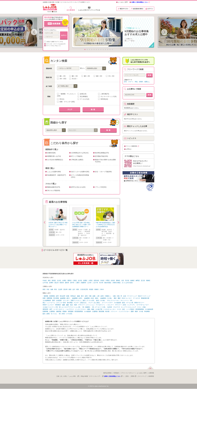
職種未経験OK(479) (53, 187)
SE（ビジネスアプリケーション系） (70, 307)
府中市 (72, 282)
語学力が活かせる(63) (78, 187)
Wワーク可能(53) (76, 156)
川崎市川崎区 (116, 282)
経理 (57, 296)
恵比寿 (65, 289)
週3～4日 (86, 76)
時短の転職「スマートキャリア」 (91, 376)
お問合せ (128, 149)
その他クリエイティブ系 (50, 307)
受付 (82, 296)
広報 (118, 296)
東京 (55, 289)
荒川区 (127, 280)
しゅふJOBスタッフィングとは (89, 8)
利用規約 (116, 373)
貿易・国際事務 (47, 298)
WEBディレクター (48, 305)
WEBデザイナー (139, 302)
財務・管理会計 (71, 296)
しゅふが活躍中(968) (54, 172)
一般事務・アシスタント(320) (66, 95)
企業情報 (151, 373)
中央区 (45, 280)
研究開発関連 (140, 309)
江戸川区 (45, 282)
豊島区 (118, 280)
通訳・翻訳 (117, 298)
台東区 (64, 280)
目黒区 (85, 280)
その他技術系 (149, 309)
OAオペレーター (127, 298)
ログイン (149, 9)
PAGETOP (150, 367)
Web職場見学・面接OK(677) (56, 175)
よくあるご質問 (123, 2)
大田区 (90, 280)
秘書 (78, 296)
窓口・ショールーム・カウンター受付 (54, 302)
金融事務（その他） (106, 298)
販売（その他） (101, 300)
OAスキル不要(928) (53, 190)
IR (121, 296)
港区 (49, 280)
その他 (141, 311)
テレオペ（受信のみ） (80, 302)
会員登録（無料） (137, 9)
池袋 (51, 289)
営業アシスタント (76, 300)
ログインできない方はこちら (53, 45)
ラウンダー (66, 300)
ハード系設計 (130, 309)
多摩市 (51, 282)
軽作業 (107, 311)
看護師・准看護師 (67, 311)
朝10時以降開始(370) (102, 153)
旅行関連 (70, 302)
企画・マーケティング (130, 296)
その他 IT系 (98, 309)
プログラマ (116, 307)
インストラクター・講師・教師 (84, 309)
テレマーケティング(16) (108, 96)
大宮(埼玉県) (84, 289)
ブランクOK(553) (100, 187)
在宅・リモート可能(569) (103, 172)
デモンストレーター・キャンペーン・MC (119, 300)
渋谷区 (102, 280)
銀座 (70, 289)
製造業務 (101, 311)
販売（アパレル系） (89, 300)
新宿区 (54, 280)
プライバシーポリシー (128, 373)
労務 (90, 296)
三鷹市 (77, 282)
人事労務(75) (104, 94)
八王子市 (95, 282)
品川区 (80, 280)
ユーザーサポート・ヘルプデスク (63, 309)
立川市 (89, 282)
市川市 (101, 282)
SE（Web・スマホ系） (66, 314)
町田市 (62, 282)
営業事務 (52, 296)
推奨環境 (151, 376)
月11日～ (74, 79)
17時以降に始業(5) (77, 160)
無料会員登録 (107, 373)
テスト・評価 (141, 307)
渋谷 (48, 289)
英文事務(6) (84, 96)
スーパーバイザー (107, 302)
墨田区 (69, 280)
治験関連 (58, 311)
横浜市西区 (107, 282)
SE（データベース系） (99, 307)
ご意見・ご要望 (129, 376)
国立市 (56, 282)
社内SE (109, 307)
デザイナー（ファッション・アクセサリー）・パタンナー (96, 305)
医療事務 (45, 311)
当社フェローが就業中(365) (80, 172)
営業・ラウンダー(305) (67, 102)
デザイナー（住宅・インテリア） (125, 305)
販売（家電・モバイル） (50, 314)
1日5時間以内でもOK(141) (79, 153)
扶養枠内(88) (51, 153)
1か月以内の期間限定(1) (55, 160)
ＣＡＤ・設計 (121, 309)
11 (107, 49)
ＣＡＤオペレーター (109, 309)
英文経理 (62, 296)
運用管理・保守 (47, 309)
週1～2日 (62, 76)
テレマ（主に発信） (94, 302)
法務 (114, 296)
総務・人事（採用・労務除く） (102, 296)
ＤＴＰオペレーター (143, 305)
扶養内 (141, 81)
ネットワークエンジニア (128, 307)
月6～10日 (62, 79)
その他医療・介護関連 (91, 311)
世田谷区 (96, 280)
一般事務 (45, 296)
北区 (122, 280)
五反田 (60, 289)
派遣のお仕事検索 (71, 8)
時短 (136, 81)
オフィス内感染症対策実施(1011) (80, 176)
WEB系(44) (104, 99)
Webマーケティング (144, 296)
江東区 (75, 280)
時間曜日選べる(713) (54, 156)
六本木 (102, 289)
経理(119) (83, 94)
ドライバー (114, 311)
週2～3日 (74, 76)
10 (105, 49)
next (164, 32)
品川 (74, 289)
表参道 (96, 289)
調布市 (67, 282)
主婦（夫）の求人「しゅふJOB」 (66, 376)
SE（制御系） (86, 307)
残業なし (147, 81)
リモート (130, 81)
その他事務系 (47, 300)
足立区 (143, 280)
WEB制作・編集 (60, 305)
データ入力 (136, 298)
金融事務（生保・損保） (91, 298)
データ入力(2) (84, 99)
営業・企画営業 (57, 300)
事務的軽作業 (145, 298)
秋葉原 (91, 289)
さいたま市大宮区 (127, 282)
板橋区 (132, 280)
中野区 (108, 280)
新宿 (44, 289)
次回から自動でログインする (54, 41)
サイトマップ (142, 376)
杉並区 (113, 280)
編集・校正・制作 (71, 305)
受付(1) (61, 99)
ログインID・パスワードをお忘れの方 (55, 44)
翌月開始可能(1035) (101, 156)
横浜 (77, 289)
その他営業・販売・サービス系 (123, 302)
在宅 (125, 81)
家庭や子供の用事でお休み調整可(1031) (105, 161)
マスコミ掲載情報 (131, 146)
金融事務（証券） (77, 298)
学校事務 (147, 311)
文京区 (59, 280)
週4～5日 (99, 76)
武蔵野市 (83, 282)
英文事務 (56, 298)
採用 (86, 296)
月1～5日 (111, 76)
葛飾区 (148, 280)
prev (34, 32)
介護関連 (52, 311)
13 (112, 49)
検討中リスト (123, 9)
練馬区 (138, 280)
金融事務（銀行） (65, 298)
